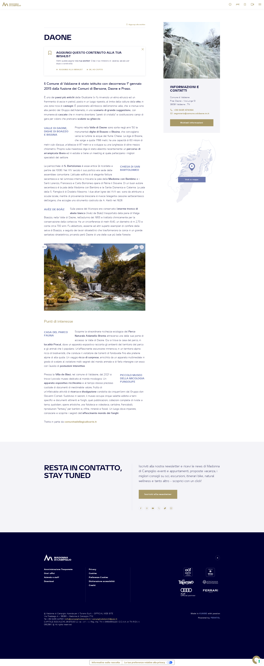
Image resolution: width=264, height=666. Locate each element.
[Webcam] (252, 4)
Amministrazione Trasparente (58, 569)
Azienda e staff (51, 577)
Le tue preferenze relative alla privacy (144, 662)
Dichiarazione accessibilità (102, 581)
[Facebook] (141, 507)
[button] (136, 247)
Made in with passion (205, 613)
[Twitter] (159, 507)
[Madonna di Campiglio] (11, 4)
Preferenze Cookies (98, 577)
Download (49, 581)
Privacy (92, 569)
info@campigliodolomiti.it (77, 619)
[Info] (230, 4)
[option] (94, 277)
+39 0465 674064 (183, 110)
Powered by (209, 617)
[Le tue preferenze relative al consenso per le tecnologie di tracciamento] (259, 661)
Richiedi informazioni (191, 122)
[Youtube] (153, 507)
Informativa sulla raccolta (106, 662)
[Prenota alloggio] (237, 4)
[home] (57, 556)
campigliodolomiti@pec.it (104, 619)
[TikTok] (165, 507)
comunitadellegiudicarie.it (80, 421)
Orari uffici (49, 573)
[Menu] (260, 4)
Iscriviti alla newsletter (158, 494)
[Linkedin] (171, 507)
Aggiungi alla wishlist (137, 24)
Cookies (93, 573)
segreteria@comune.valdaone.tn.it (191, 113)
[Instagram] (147, 507)
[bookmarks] (245, 4)
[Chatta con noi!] (256, 660)
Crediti (92, 585)
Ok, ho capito (96, 69)
